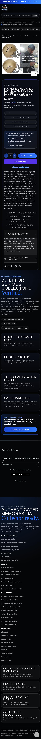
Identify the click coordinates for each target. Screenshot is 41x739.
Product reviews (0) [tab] (12, 458)
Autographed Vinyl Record (10, 29)
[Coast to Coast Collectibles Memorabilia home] (11, 8)
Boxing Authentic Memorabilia (11, 589)
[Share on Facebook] (16, 266)
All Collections (20, 22)
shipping (13, 102)
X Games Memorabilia (8, 625)
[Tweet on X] (12, 266)
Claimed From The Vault (9, 560)
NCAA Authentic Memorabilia (11, 582)
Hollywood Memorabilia (9, 546)
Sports (31, 22)
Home (3, 34)
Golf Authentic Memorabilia (10, 607)
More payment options (20, 167)
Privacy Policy (6, 660)
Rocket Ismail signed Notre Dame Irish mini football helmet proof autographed (19, 36)
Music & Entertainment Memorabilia (13, 543)
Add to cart (27, 156)
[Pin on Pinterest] (20, 266)
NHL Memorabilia (7, 578)
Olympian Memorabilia (9, 621)
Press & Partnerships (8, 646)
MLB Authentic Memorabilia (11, 575)
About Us (4, 632)
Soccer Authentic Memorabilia (11, 603)
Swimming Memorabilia (9, 610)
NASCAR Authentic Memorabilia (12, 596)
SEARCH (35, 15)
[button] (24, 8)
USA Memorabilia (7, 617)
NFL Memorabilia (7, 568)
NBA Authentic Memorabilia (11, 571)
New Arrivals (6, 22)
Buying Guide (6, 639)
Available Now (6, 553)
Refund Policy (6, 657)
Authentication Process (20, 429)
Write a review (20, 474)
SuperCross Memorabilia (9, 600)
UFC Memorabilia (7, 585)
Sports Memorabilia (8, 539)
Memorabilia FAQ (7, 643)
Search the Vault (7, 653)
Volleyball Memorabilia (9, 614)
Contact (4, 650)
